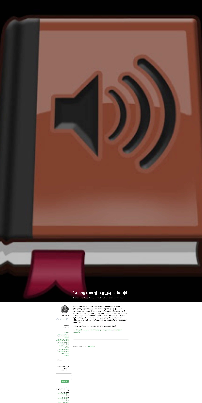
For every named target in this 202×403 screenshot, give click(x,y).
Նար (59, 402)
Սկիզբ (67, 332)
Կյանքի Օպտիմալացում (102, 297)
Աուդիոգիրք (91, 346)
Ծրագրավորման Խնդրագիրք (63, 394)
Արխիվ (66, 355)
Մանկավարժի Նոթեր (64, 346)
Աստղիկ (64, 397)
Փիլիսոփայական (63, 351)
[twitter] (60, 319)
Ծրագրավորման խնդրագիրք (63, 343)
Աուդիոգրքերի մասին (87, 297)
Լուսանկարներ (64, 349)
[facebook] (67, 319)
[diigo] (64, 319)
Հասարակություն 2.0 (117, 297)
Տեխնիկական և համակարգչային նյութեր (63, 336)
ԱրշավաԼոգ (65, 353)
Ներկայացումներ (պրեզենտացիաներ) (62, 340)
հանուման (76, 297)
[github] (57, 319)
